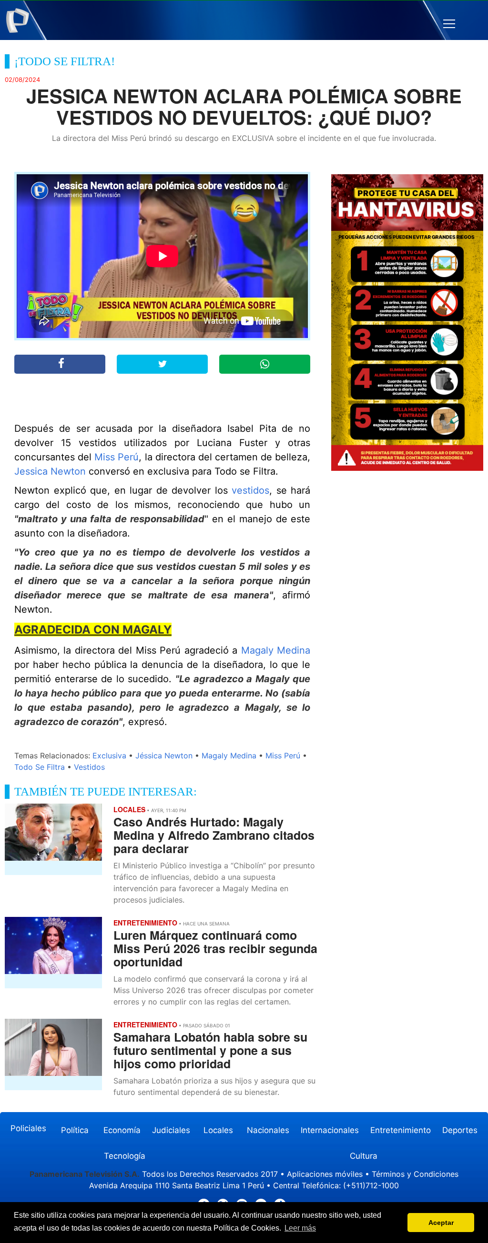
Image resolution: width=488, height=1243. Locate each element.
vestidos (250, 490)
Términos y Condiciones (415, 1174)
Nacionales (268, 1130)
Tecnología (124, 1156)
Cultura (363, 1156)
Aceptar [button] (441, 1222)
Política (75, 1130)
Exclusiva (109, 755)
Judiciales (171, 1130)
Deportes (460, 1130)
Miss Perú (116, 457)
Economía (122, 1130)
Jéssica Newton (164, 755)
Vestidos (89, 767)
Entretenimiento (400, 1130)
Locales (218, 1130)
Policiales (28, 1128)
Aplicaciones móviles (325, 1174)
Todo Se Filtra (39, 767)
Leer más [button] (300, 1228)
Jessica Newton (50, 471)
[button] (449, 24)
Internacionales (330, 1130)
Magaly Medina (275, 650)
